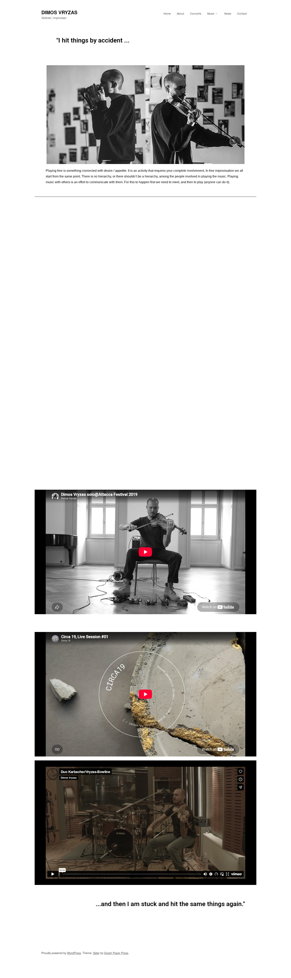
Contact (242, 13)
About (180, 13)
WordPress (74, 953)
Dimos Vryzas (59, 12)
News (227, 13)
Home (167, 13)
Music (210, 13)
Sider (96, 953)
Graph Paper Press (116, 953)
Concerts (195, 13)
